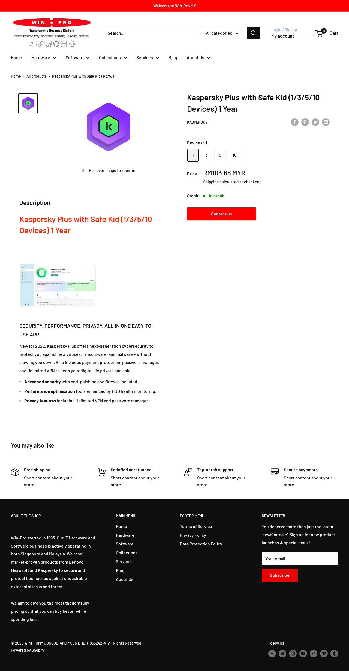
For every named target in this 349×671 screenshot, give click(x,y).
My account (282, 35)
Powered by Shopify (28, 650)
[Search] (253, 33)
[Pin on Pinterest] (305, 121)
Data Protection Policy (201, 543)
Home (16, 57)
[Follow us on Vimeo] (324, 653)
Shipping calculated (221, 181)
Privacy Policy (193, 535)
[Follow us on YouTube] (303, 653)
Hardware (41, 57)
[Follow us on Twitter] (282, 653)
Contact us (221, 213)
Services (144, 57)
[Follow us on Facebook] (272, 653)
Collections (110, 57)
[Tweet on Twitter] (315, 121)
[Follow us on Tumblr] (334, 653)
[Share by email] (326, 121)
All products (36, 76)
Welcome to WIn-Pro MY (174, 5)
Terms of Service (196, 526)
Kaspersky (197, 122)
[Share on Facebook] (295, 121)
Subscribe (280, 575)
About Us (195, 57)
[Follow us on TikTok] (313, 653)
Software (74, 57)
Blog (173, 57)
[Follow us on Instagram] (293, 653)
